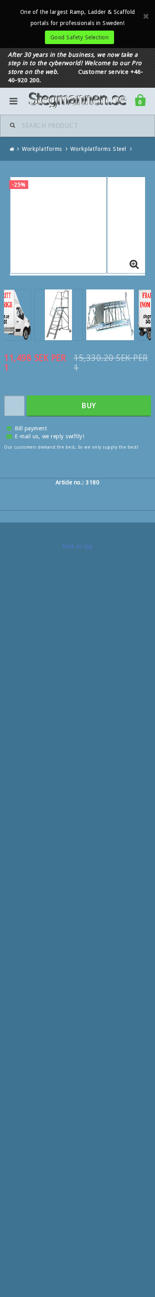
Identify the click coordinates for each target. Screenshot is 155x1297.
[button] (134, 265)
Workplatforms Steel (98, 149)
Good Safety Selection (79, 37)
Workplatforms (42, 149)
